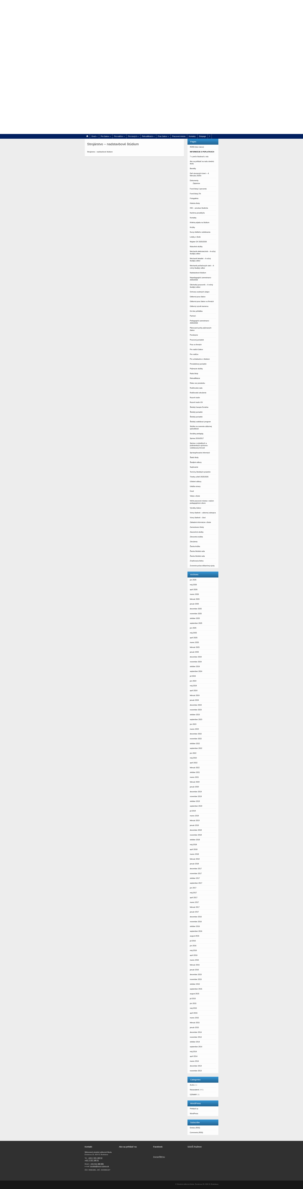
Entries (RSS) (195, 1128)
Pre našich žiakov (196, 349)
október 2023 (195, 714)
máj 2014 (193, 1051)
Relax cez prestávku (197, 383)
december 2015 (196, 974)
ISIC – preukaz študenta (199, 208)
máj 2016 (193, 950)
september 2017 (196, 883)
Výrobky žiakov (195, 508)
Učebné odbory (195, 481)
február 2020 (195, 782)
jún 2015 (193, 1003)
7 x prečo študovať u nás (199, 156)
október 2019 (195, 801)
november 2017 (196, 873)
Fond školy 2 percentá (198, 189)
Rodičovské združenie (198, 393)
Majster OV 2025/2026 (198, 242)
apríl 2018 (193, 849)
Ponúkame (194, 335)
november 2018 (196, 835)
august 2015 (194, 994)
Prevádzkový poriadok (198, 364)
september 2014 (196, 1047)
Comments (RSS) (196, 1132)
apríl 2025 (193, 638)
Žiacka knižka (195, 546)
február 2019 (195, 820)
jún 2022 (193, 753)
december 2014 (196, 1032)
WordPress (194, 1113)
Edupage (202, 136)
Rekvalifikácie (147, 136)
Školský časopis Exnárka (199, 407)
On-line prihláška (196, 311)
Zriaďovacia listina (196, 561)
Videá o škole (195, 496)
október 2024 (195, 666)
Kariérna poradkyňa (197, 213)
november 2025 (196, 613)
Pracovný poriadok (197, 340)
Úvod (93, 136)
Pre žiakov (105, 136)
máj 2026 (193, 585)
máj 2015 (193, 1008)
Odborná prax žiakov (197, 297)
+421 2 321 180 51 (92, 1160)
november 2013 (196, 1071)
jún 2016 (193, 946)
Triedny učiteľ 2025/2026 (199, 477)
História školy (195, 203)
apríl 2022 (193, 763)
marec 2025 (194, 642)
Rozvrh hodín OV (196, 402)
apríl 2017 (193, 897)
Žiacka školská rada (197, 551)
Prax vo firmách (196, 344)
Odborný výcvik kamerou (199, 306)
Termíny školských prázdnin (200, 472)
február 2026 (195, 599)
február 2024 (195, 695)
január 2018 (194, 864)
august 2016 (194, 936)
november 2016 (196, 921)
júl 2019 (193, 811)
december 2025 (196, 609)
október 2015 (195, 984)
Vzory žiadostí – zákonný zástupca (203, 513)
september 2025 (196, 623)
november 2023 (196, 710)
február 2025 (195, 647)
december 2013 (196, 1066)
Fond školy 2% (195, 194)
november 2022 (196, 739)
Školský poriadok (196, 412)
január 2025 (194, 652)
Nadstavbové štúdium (198, 273)
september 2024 (196, 671)
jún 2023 (193, 724)
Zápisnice (196, 183)
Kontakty (192, 136)
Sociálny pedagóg (196, 434)
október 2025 (195, 618)
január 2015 (194, 1027)
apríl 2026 (193, 589)
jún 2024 (193, 681)
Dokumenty (194, 180)
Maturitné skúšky (196, 246)
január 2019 (194, 825)
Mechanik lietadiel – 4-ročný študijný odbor (200, 260)
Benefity (193, 168)
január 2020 (194, 787)
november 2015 (196, 979)
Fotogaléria (194, 198)
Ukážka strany (195, 486)
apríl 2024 (193, 690)
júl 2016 (193, 941)
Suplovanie (194, 467)
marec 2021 (194, 777)
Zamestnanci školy (197, 527)
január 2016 (194, 970)
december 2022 (196, 734)
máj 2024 (193, 686)
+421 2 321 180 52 (95, 1158)
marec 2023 (194, 729)
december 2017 (196, 868)
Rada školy (194, 373)
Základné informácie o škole (200, 522)
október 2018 (195, 840)
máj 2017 (193, 893)
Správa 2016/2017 (197, 438)
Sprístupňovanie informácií (200, 453)
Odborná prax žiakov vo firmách (202, 301)
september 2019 (196, 806)
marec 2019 (194, 816)
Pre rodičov (118, 136)
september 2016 (196, 931)
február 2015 (195, 1022)
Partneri (193, 316)
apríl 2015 (193, 1013)
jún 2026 (193, 580)
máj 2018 (193, 844)
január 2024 (194, 700)
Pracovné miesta (178, 136)
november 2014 (196, 1037)
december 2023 (196, 705)
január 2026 (194, 604)
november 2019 (196, 796)
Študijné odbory (196, 462)
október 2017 (195, 878)
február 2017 (195, 907)
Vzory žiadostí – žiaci (198, 517)
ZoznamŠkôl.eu (159, 1157)
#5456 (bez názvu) (197, 147)
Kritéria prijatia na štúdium (199, 222)
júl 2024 (193, 676)
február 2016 (195, 965)
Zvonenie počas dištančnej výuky (202, 566)
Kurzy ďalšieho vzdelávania (200, 232)
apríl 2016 (193, 955)
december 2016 (196, 917)
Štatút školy (194, 457)
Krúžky (192, 227)
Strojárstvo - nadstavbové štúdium (100, 152)
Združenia (193, 542)
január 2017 (194, 912)
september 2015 (196, 989)
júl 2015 (193, 998)
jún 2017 (193, 888)
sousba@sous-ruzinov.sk (99, 1166)
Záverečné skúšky (196, 532)
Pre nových (132, 136)
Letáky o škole (195, 237)
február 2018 (195, 859)
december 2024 (196, 657)
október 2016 (195, 926)
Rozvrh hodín (195, 397)
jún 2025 (193, 628)
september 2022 (196, 748)
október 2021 (195, 772)
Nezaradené (194, 1090)
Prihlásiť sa (194, 1109)
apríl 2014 (193, 1056)
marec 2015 (194, 1018)
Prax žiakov (163, 136)
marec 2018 (194, 854)
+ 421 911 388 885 (97, 1164)
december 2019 (196, 792)
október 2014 (195, 1042)
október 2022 (195, 743)
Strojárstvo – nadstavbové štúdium (113, 144)
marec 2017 (194, 902)
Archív (192, 1085)
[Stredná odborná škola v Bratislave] (151, 67)
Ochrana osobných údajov (199, 292)
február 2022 (195, 767)
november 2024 (196, 662)
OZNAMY (193, 1094)
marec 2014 (194, 1061)
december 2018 (196, 830)
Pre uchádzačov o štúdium (200, 359)
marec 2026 (194, 594)
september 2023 (196, 719)
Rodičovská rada (196, 388)
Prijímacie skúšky (196, 369)
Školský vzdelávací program (200, 422)
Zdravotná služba (196, 537)
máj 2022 (193, 758)
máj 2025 (193, 633)
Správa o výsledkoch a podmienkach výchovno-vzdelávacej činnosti (199, 445)
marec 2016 (194, 960)
